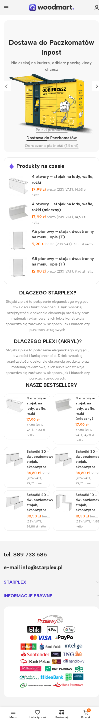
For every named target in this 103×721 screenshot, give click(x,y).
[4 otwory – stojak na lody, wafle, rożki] (18, 186)
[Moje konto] (97, 8)
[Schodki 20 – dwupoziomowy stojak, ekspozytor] (14, 502)
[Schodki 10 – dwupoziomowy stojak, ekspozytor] (64, 502)
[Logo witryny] (51, 7)
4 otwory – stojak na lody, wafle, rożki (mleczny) (85, 408)
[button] (6, 86)
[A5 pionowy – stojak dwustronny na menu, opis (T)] (18, 268)
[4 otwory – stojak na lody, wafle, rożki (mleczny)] (18, 213)
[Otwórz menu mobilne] (6, 8)
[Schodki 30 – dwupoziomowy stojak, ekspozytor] (14, 459)
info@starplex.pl (41, 567)
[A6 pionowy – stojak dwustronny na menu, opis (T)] (18, 241)
